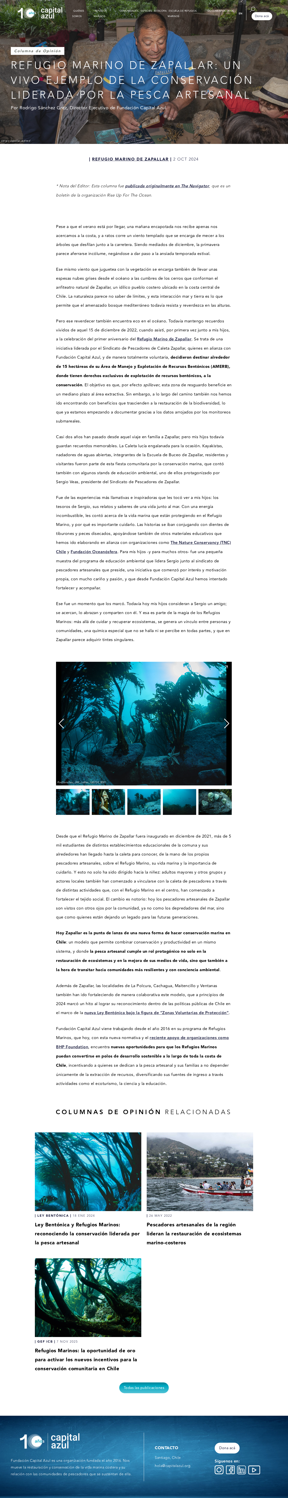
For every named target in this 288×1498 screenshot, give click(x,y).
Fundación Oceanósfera (94, 552)
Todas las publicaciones (144, 1388)
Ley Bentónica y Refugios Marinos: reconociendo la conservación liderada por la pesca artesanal (87, 1234)
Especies (146, 11)
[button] (227, 724)
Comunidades (129, 11)
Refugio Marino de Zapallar (164, 339)
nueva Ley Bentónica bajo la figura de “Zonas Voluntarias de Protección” (156, 1013)
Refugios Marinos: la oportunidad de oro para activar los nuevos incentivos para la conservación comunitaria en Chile (86, 1360)
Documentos (217, 11)
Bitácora (160, 11)
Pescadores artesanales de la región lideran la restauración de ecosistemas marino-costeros (194, 1234)
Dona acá (262, 16)
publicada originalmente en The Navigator (167, 186)
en (241, 14)
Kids (231, 11)
